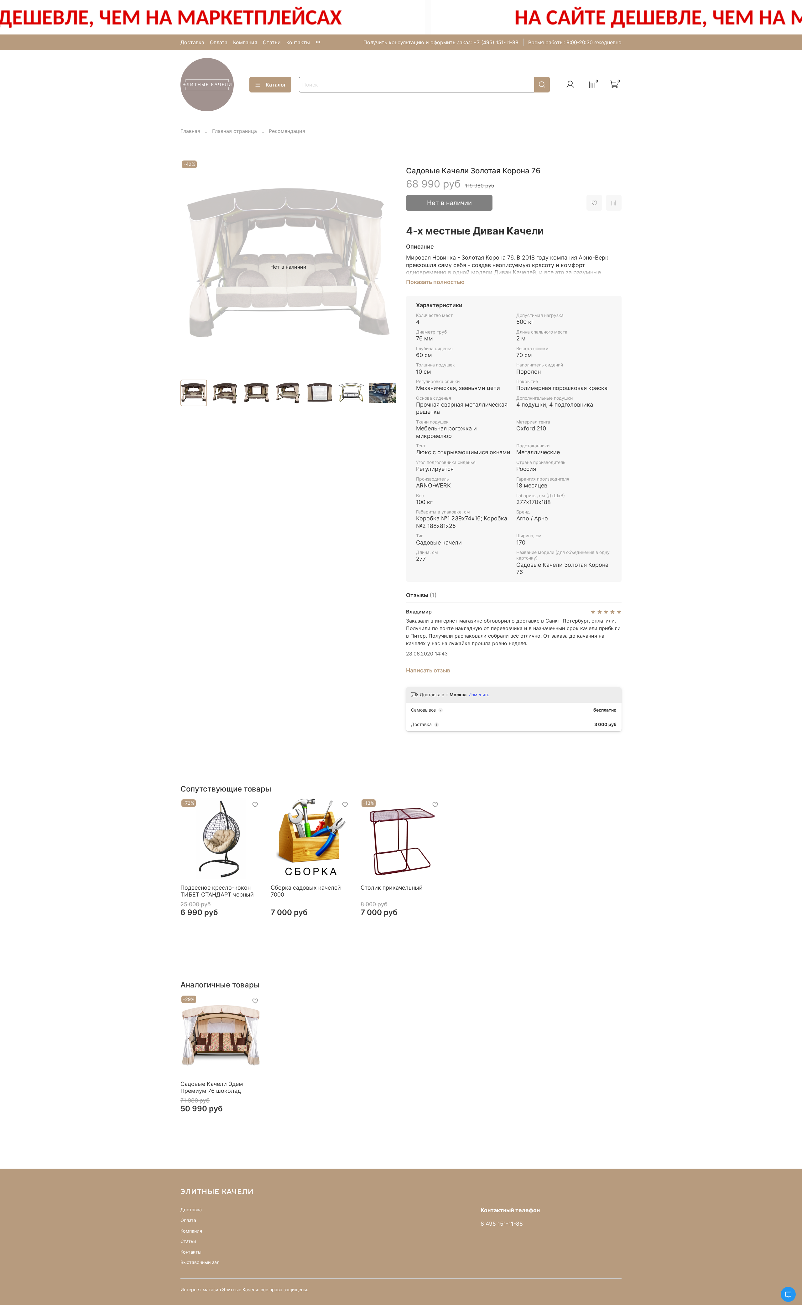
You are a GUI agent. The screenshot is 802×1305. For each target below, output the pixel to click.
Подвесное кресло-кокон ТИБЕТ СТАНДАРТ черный (217, 891)
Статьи (272, 42)
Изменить (478, 694)
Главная (190, 131)
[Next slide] (385, 266)
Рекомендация (287, 131)
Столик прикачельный (392, 887)
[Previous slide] (190, 266)
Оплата (218, 42)
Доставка (192, 42)
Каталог (276, 85)
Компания (245, 42)
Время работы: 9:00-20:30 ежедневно (575, 42)
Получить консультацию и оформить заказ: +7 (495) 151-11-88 (440, 42)
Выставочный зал (199, 1262)
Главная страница (234, 131)
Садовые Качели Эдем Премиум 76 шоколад (211, 1087)
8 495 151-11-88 (502, 1223)
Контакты (298, 42)
